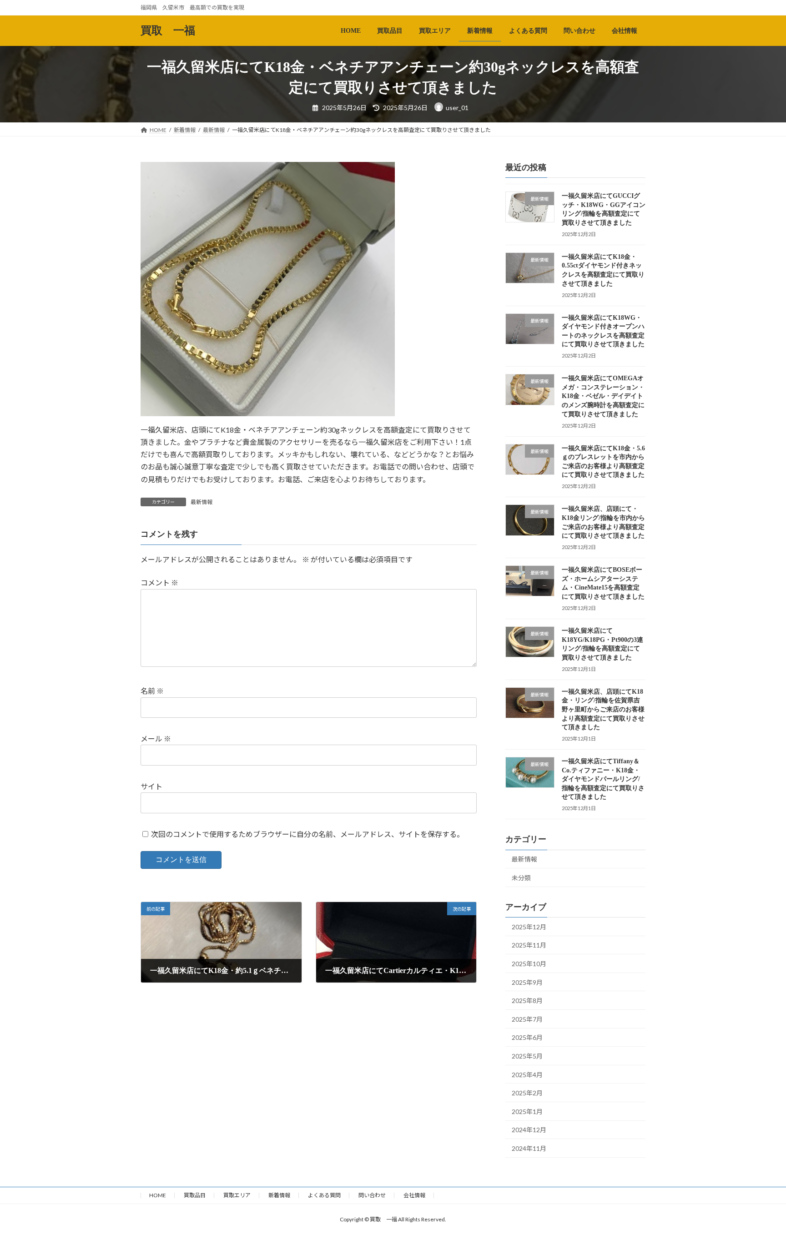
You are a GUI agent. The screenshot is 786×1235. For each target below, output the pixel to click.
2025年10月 (529, 964)
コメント (159, 582)
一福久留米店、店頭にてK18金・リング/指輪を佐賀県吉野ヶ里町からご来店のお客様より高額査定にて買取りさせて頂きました (603, 709)
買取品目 (195, 1195)
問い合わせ (372, 1195)
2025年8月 (527, 1000)
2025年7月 (527, 1019)
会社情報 (414, 1195)
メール (156, 738)
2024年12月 (529, 1130)
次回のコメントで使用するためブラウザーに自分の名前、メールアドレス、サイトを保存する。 (307, 834)
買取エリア (237, 1195)
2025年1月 (527, 1111)
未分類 (521, 878)
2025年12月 (529, 927)
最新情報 (201, 502)
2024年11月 (529, 1148)
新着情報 (279, 1195)
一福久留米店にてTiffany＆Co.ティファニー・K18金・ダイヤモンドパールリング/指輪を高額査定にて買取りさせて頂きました (603, 779)
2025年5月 (527, 1056)
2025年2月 (527, 1093)
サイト (151, 786)
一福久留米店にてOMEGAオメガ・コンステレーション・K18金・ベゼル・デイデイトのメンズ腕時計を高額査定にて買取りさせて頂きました (603, 396)
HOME (157, 1195)
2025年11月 (529, 945)
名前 (152, 690)
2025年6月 (527, 1037)
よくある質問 (324, 1195)
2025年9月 (527, 982)
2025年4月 (527, 1074)
